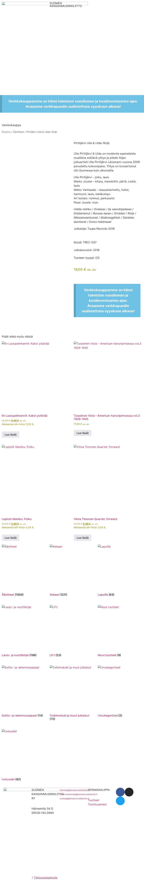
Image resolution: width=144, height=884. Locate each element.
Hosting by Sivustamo (16, 877)
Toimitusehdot (97, 804)
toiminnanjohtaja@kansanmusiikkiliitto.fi (79, 794)
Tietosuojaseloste (45, 877)
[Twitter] (120, 800)
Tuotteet (93, 800)
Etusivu (6, 132)
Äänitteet (18, 132)
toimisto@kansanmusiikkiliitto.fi (75, 790)
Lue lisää (11, 434)
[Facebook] (120, 792)
